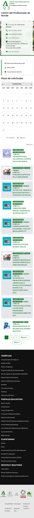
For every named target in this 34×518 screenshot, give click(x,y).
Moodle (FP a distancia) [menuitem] (8, 454)
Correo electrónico (13, 38)
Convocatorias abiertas (14, 72)
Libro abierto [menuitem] (5, 469)
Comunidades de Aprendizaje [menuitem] (9, 424)
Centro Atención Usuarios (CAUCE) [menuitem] (11, 457)
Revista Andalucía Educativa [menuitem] (9, 472)
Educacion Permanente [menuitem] (8, 417)
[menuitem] (17, 355)
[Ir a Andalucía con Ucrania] (30, 494)
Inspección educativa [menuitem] (7, 410)
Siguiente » (24, 337)
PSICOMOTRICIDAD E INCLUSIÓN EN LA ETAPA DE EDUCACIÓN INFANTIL (22, 158)
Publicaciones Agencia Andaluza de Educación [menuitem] (14, 476)
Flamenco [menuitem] (4, 392)
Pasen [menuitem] (3, 447)
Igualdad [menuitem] (3, 384)
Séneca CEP (10, 67)
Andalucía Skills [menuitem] (5, 363)
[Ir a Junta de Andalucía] (3, 494)
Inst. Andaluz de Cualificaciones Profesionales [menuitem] (14, 428)
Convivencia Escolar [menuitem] (7, 388)
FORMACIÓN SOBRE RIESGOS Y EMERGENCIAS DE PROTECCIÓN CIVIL (21, 210)
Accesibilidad (9, 504)
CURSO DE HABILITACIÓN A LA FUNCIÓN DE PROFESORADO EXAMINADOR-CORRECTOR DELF (22, 311)
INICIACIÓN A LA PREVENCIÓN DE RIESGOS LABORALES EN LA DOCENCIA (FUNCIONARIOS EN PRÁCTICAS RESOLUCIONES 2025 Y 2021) (22, 285)
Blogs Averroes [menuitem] (5, 435)
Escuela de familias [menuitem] (6, 432)
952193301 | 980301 (16, 30)
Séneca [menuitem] (3, 443)
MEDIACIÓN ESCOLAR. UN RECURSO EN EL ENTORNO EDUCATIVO (22, 328)
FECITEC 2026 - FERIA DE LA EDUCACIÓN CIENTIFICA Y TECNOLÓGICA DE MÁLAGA (22, 192)
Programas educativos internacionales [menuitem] (12, 370)
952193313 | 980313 (17, 34)
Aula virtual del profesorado (16, 63)
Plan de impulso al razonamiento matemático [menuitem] (14, 374)
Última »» (17, 342)
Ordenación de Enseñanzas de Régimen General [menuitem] (15, 421)
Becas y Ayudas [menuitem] (5, 403)
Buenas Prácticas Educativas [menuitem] (9, 377)
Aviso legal (17, 504)
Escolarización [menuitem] (5, 407)
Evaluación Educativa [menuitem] (7, 395)
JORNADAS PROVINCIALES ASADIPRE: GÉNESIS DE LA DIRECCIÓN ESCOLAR (21, 262)
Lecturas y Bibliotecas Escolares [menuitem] (10, 381)
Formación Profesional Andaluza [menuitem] (10, 414)
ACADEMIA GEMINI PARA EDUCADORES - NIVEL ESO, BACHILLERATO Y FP (22, 228)
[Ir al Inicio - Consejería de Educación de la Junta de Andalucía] (4, 8)
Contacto (26, 508)
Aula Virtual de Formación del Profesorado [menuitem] (13, 450)
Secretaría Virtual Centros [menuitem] (8, 461)
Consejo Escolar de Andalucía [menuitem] (9, 360)
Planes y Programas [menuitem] (7, 367)
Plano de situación (13, 51)
